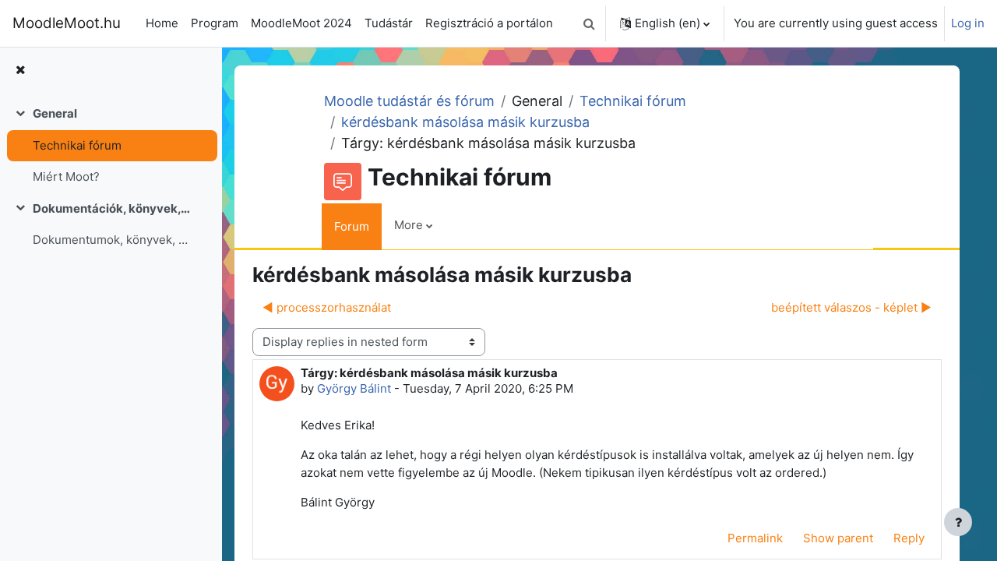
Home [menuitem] (162, 23)
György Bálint (354, 388)
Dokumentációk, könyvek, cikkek (112, 208)
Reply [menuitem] (909, 538)
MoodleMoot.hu (66, 23)
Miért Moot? (66, 176)
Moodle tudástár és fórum (409, 101)
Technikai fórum (77, 145)
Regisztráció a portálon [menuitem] (489, 23)
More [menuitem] (408, 224)
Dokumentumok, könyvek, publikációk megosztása (112, 239)
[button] (589, 23)
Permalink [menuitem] (755, 538)
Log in (968, 23)
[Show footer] (958, 522)
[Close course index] (20, 70)
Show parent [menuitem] (838, 538)
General (55, 113)
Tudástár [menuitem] (389, 23)
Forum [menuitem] (351, 226)
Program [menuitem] (214, 23)
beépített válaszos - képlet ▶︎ (851, 307)
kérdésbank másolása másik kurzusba (465, 122)
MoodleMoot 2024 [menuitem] (301, 23)
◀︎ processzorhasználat (326, 307)
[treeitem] (111, 145)
